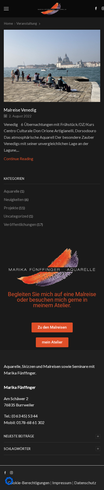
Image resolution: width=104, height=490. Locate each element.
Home (8, 23)
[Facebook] (96, 9)
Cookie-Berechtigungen (28, 482)
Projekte (11, 207)
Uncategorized (16, 216)
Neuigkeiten (14, 199)
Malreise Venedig (20, 110)
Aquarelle (11, 191)
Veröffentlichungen (20, 224)
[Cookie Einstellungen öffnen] (9, 484)
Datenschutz (85, 482)
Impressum (61, 482)
